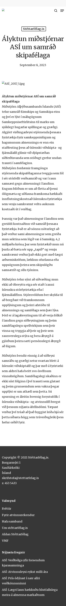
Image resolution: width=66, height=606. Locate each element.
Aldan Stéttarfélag (15, 534)
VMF (5, 540)
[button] (62, 10)
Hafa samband (12, 521)
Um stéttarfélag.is (15, 528)
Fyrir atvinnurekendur (18, 515)
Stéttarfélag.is (33, 29)
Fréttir (6, 508)
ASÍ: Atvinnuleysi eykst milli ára (25, 572)
